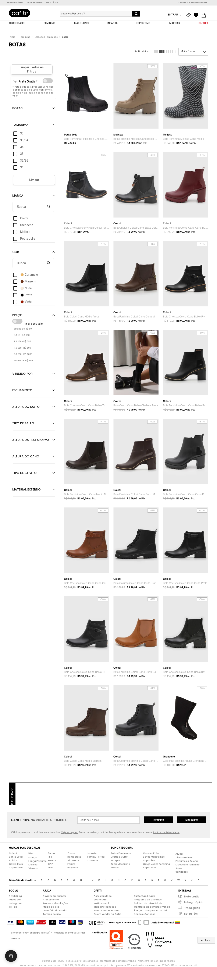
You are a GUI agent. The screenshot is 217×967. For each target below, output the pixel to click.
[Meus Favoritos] (197, 15)
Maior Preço (188, 51)
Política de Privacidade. (166, 832)
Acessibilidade (103, 895)
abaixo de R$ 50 (23, 328)
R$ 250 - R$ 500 (22, 348)
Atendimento (51, 899)
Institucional (101, 903)
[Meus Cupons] (189, 15)
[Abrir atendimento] (11, 956)
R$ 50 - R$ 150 (21, 335)
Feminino (24, 37)
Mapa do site (51, 906)
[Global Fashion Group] (96, 922)
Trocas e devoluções (55, 903)
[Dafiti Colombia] (177, 922)
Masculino (191, 819)
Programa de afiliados (148, 899)
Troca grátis (192, 908)
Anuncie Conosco (145, 914)
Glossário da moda (55, 910)
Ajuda (179, 853)
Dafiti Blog (15, 895)
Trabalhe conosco (105, 906)
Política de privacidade (148, 903)
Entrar (173, 14)
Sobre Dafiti (101, 899)
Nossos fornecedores (107, 910)
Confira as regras (164, 961)
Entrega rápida (193, 902)
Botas (65, 37)
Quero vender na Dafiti (107, 914)
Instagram (15, 903)
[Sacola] (204, 15)
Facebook (15, 899)
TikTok (13, 906)
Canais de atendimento (192, 2)
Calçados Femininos (46, 37)
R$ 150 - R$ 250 (22, 341)
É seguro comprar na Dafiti (150, 910)
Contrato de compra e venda (152, 906)
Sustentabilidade (144, 895)
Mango (32, 857)
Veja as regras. (69, 832)
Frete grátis (191, 896)
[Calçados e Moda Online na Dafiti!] (19, 13)
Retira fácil (191, 913)
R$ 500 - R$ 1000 (23, 354)
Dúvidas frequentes (55, 895)
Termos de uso (52, 914)
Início (12, 37)
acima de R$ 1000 (24, 360)
